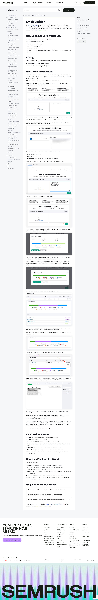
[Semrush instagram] (6, 557)
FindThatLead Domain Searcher (13, 91)
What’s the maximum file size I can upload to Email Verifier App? (45, 494)
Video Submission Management (12, 137)
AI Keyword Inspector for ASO (14, 56)
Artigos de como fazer (13, 19)
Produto (26, 2)
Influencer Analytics (13, 94)
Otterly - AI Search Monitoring (12, 119)
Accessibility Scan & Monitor (13, 36)
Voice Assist (11, 146)
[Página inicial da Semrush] (8, 3)
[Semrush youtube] (11, 557)
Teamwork (10, 155)
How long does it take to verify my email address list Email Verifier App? (46, 489)
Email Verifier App (33, 25)
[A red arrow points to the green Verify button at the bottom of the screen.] (49, 226)
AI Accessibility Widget (13, 47)
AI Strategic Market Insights (12, 67)
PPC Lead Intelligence (13, 144)
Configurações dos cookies (76, 560)
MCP (9, 166)
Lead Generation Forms (13, 103)
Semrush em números (49, 542)
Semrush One (11, 25)
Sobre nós (72, 527)
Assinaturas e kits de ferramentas (12, 22)
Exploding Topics (12, 88)
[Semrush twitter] (16, 557)
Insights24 (59, 536)
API (8, 163)
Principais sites (60, 542)
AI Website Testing (12, 73)
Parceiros (72, 536)
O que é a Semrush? (12, 15)
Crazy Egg (10, 150)
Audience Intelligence (13, 76)
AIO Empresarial (61, 532)
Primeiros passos (12, 17)
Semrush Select (73, 538)
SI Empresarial (60, 534)
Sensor (58, 546)
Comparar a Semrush (49, 538)
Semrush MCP (60, 527)
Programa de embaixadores (86, 545)
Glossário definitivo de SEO (14, 159)
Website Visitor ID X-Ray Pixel (13, 141)
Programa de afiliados (49, 544)
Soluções (40, 2)
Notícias (72, 532)
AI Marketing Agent (12, 58)
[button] (84, 41)
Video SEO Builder (12, 134)
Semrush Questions (74, 529)
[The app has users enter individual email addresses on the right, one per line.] (49, 193)
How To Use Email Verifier (83, 25)
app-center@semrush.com (43, 505)
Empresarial (58, 2)
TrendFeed (10, 130)
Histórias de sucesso (49, 540)
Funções (46, 529)
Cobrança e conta (12, 27)
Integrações (10, 152)
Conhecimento (11, 10)
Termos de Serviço (61, 560)
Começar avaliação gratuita (12, 540)
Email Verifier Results (82, 27)
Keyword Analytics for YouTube (13, 97)
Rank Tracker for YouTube (14, 123)
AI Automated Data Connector (12, 50)
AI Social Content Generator (12, 64)
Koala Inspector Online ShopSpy (13, 100)
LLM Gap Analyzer (12, 105)
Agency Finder (11, 45)
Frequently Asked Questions (84, 33)
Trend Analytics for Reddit (14, 132)
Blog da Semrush (86, 540)
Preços (34, 2)
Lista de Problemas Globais (74, 541)
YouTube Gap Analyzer (13, 148)
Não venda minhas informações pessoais (75, 544)
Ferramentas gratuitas (62, 544)
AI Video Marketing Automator (12, 71)
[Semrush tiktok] (8, 557)
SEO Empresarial (61, 529)
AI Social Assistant (12, 60)
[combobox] (40, 10)
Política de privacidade (47, 560)
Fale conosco (11, 168)
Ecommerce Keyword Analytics (13, 83)
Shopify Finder (11, 128)
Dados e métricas (12, 157)
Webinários (85, 542)
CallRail (10, 80)
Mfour (58, 538)
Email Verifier (11, 86)
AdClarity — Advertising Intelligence (13, 40)
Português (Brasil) (90, 560)
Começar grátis (90, 2)
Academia (85, 529)
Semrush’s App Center (40, 30)
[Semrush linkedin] (3, 557)
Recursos (49, 2)
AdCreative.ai (11, 42)
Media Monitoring (12, 107)
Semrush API (86, 532)
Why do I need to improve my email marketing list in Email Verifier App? (46, 499)
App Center (10, 33)
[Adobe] (5, 560)
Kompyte (10, 161)
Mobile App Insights (12, 113)
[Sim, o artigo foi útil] (79, 41)
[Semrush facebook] (14, 557)
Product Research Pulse (14, 121)
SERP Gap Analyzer (12, 126)
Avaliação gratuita (48, 536)
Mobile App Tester (12, 115)
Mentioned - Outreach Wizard (13, 111)
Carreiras (72, 534)
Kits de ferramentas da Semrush (13, 30)
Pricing (79, 23)
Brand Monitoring (12, 78)
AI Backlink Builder (12, 53)
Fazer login (79, 2)
